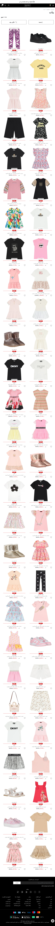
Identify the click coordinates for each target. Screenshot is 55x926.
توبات (39, 905)
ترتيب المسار (8, 903)
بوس (51, 901)
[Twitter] (35, 892)
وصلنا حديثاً (38, 899)
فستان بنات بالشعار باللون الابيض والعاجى (40, 323)
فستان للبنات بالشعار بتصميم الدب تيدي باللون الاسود (40, 505)
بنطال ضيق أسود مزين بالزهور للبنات (40, 596)
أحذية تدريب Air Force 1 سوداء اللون (40, 53)
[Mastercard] (38, 912)
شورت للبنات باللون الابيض (41, 686)
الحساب (8, 899)
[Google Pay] (42, 917)
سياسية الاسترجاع (27, 903)
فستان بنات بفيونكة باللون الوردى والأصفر (14, 656)
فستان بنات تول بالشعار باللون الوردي (41, 444)
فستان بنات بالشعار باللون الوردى (14, 113)
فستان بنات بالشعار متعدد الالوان (41, 173)
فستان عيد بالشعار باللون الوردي (14, 293)
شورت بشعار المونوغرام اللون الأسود (14, 143)
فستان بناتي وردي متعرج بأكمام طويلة (14, 203)
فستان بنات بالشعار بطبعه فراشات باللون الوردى (14, 596)
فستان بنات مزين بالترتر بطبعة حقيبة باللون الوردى (14, 475)
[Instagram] (31, 892)
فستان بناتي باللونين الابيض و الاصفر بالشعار (14, 444)
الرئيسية (52, 9)
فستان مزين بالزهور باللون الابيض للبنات (14, 505)
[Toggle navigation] (53, 5)
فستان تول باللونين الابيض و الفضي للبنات (14, 83)
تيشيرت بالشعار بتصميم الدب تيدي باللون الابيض (40, 233)
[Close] (53, 1)
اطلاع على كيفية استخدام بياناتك (47, 885)
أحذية (39, 907)
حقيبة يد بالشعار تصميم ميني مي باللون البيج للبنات (14, 716)
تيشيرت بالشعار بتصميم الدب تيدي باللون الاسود (14, 173)
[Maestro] (34, 912)
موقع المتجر (18, 901)
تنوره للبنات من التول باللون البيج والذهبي (40, 867)
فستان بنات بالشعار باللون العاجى (41, 354)
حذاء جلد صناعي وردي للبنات (41, 475)
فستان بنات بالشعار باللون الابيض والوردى (14, 686)
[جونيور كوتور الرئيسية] (27, 5)
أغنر (51, 899)
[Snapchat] (26, 892)
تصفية (40, 22)
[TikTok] (18, 892)
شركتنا (19, 899)
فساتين (39, 903)
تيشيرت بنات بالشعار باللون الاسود (14, 384)
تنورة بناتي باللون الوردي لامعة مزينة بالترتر (14, 535)
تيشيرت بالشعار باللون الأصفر (40, 83)
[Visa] (29, 912)
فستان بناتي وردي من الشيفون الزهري (14, 867)
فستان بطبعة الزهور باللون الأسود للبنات (41, 143)
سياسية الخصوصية (17, 903)
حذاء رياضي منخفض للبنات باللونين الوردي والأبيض (41, 656)
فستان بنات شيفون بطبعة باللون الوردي (41, 565)
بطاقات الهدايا (28, 905)
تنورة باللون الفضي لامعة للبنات (14, 776)
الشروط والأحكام (17, 905)
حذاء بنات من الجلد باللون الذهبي (14, 354)
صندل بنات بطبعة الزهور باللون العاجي (14, 807)
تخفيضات (48, 9)
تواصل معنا (29, 899)
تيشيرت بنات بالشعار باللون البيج (41, 837)
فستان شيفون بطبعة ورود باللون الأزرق (14, 626)
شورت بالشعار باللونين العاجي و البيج (40, 716)
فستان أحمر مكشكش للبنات (41, 807)
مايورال (50, 905)
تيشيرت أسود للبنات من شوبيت (14, 263)
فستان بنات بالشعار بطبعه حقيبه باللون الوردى (40, 626)
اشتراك (16, 882)
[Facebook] (39, 892)
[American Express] (19, 912)
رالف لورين (50, 907)
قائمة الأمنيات (8, 901)
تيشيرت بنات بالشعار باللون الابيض (41, 384)
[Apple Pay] (24, 912)
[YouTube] (22, 892)
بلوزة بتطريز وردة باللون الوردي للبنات (41, 776)
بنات (44, 9)
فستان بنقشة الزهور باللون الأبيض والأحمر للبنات (40, 293)
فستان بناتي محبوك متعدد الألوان (41, 414)
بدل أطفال (38, 901)
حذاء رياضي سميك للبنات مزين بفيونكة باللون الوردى (14, 837)
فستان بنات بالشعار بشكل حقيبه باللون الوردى (40, 535)
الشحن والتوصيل (28, 901)
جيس (51, 903)
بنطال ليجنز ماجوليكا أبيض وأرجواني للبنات (14, 53)
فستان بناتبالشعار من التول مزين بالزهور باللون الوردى (40, 113)
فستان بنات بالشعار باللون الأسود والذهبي (40, 203)
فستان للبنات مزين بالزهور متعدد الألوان (14, 233)
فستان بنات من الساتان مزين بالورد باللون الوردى (14, 414)
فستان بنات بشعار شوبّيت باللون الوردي (41, 263)
